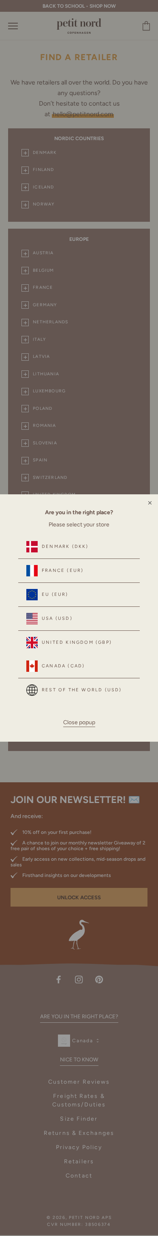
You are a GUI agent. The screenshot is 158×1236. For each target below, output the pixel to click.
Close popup (79, 722)
